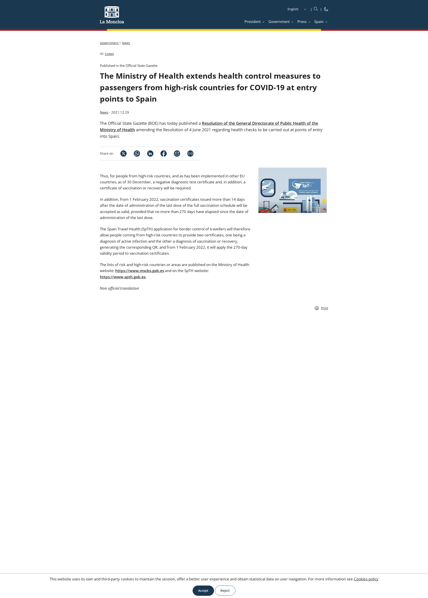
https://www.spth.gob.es (123, 276)
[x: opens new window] (120, 153)
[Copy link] (190, 153)
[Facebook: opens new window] (160, 153)
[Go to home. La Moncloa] (112, 17)
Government (109, 43)
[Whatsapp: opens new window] (133, 153)
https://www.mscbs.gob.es (139, 270)
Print (324, 308)
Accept (203, 590)
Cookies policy (366, 579)
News (126, 43)
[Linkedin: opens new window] (146, 153)
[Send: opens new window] (173, 153)
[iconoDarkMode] (326, 9)
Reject (225, 590)
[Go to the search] (316, 9)
